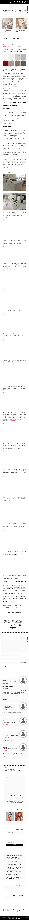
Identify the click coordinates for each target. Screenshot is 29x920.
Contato (22, 2)
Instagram (10, 2)
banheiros (14, 620)
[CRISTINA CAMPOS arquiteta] (10, 816)
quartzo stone (13, 622)
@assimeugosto (15, 890)
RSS (19, 2)
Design (7, 865)
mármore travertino (12, 871)
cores (12, 860)
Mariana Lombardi (18, 867)
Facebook (12, 2)
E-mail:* (23, 659)
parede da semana (15, 873)
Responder (5, 683)
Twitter (17, 2)
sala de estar (9, 878)
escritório (13, 865)
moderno (8, 870)
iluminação (9, 867)
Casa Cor (13, 858)
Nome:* (23, 655)
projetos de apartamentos (13, 874)
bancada (8, 620)
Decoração (13, 863)
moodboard (14, 870)
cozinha (19, 620)
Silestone (19, 622)
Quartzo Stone (11, 38)
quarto (8, 875)
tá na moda (16, 878)
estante (18, 865)
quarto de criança (16, 877)
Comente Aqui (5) (14, 627)
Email (17, 625)
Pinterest (14, 2)
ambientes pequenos (11, 855)
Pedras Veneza (19, 621)
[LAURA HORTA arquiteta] (19, 816)
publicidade (6, 622)
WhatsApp (25, 2)
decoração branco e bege (13, 864)
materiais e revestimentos (9, 621)
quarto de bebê (14, 875)
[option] (7, 24)
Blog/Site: (24, 663)
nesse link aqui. (14, 607)
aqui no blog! (12, 420)
